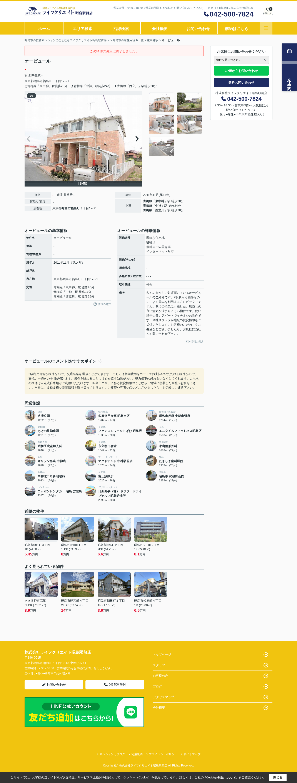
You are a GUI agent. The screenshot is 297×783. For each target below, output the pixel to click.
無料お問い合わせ (241, 82)
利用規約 (137, 754)
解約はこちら (237, 28)
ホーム (44, 28)
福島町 (47, 81)
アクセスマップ (163, 697)
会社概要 (160, 28)
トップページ (162, 654)
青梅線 (147, 201)
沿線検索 (121, 28)
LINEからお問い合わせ (241, 71)
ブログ (157, 686)
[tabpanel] (175, 124)
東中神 (159, 201)
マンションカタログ (112, 754)
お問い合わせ (198, 28)
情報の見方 (104, 304)
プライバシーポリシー (163, 754)
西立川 (159, 210)
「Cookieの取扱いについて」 (221, 777)
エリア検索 (82, 28)
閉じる (277, 777)
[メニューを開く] (266, 28)
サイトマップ (192, 754)
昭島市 (38, 81)
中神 (158, 205)
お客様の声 (160, 675)
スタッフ (159, 665)
